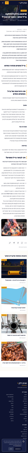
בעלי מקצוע (11, 401)
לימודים (11, 410)
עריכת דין (11, 416)
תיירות (12, 420)
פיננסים (25, 418)
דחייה (11, 449)
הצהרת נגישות (24, 436)
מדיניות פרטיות (24, 431)
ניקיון (26, 416)
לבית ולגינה (24, 10)
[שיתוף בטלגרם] (14, 243)
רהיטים (11, 418)
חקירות (25, 407)
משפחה (11, 414)
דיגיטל (12, 403)
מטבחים (25, 412)
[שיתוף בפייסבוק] (18, 243)
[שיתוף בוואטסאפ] (22, 243)
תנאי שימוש (24, 434)
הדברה (25, 405)
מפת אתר (25, 438)
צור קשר (25, 429)
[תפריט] (2, 2)
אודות (25, 427)
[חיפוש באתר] (7, 2)
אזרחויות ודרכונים (9, 394)
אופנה (25, 394)
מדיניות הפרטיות (18, 445)
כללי (12, 407)
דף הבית (25, 29)
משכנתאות (11, 412)
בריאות (25, 403)
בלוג (12, 399)
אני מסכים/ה (17, 449)
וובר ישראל (9, 193)
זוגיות (12, 405)
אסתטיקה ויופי (10, 396)
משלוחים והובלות (23, 414)
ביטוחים (25, 399)
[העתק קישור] (10, 243)
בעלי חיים (25, 401)
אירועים (25, 396)
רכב (26, 420)
